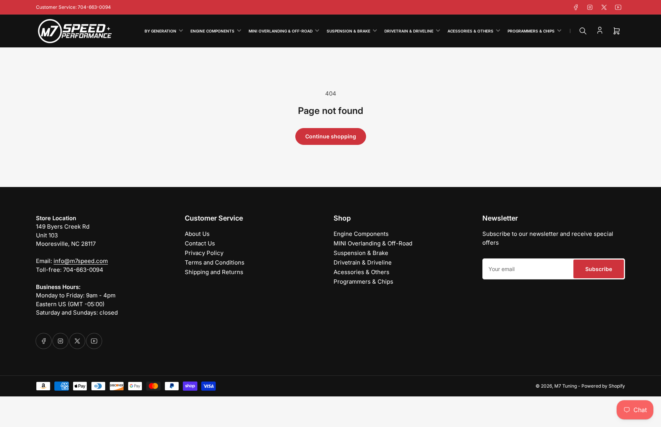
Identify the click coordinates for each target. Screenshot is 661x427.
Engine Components (212, 31)
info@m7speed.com (81, 261)
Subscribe (598, 269)
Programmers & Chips (531, 31)
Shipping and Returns (214, 272)
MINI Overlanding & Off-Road (281, 31)
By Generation (160, 31)
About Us (197, 233)
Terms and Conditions (214, 262)
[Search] (583, 31)
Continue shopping (330, 136)
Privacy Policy (204, 253)
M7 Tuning (565, 386)
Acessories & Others (470, 31)
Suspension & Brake (348, 31)
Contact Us (200, 243)
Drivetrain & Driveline (408, 31)
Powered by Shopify (603, 386)
